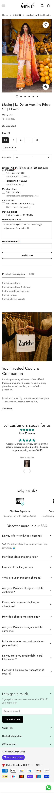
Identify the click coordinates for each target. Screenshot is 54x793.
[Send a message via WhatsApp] (49, 788)
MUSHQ (17, 15)
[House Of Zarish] (27, 5)
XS (5, 140)
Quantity (6, 157)
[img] (27, 430)
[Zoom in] (45, 87)
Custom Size (10, 147)
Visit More (7, 408)
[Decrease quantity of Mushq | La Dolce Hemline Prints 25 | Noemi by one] (17, 157)
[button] (48, 5)
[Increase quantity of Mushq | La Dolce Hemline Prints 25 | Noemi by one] (48, 157)
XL (37, 140)
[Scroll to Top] (49, 778)
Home (5, 15)
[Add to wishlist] (45, 24)
